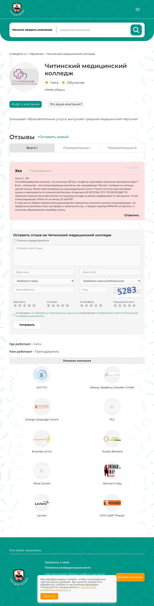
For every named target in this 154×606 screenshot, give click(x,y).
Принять (49, 596)
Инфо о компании (25, 104)
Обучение (37, 54)
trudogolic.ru (18, 54)
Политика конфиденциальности (68, 567)
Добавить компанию (130, 577)
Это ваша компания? (66, 104)
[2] (20, 305)
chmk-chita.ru (55, 89)
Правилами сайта (109, 312)
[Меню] (138, 9)
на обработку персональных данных (54, 312)
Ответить (131, 215)
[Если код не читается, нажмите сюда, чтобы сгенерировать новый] (127, 291)
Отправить (27, 324)
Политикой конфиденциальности (68, 588)
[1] (15, 305)
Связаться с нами (57, 562)
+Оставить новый (53, 137)
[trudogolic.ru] (16, 9)
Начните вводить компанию (32, 29)
